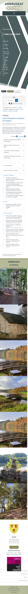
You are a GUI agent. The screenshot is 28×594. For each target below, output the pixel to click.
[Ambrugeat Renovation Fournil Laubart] (13, 339)
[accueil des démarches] (14, 97)
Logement (14, 107)
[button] (14, 140)
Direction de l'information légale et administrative (12, 254)
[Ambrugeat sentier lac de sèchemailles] (13, 518)
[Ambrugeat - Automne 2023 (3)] (13, 375)
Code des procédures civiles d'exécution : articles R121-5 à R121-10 (14, 234)
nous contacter (14, 547)
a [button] (14, 13)
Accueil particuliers (7, 107)
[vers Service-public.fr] (16, 103)
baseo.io (14, 255)
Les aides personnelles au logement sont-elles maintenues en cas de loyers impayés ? (14, 179)
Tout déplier (21, 136)
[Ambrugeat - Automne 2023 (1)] (13, 411)
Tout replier (13, 136)
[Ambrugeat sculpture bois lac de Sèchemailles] (13, 483)
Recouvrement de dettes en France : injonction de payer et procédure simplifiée (14, 206)
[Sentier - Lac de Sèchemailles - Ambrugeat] (13, 304)
